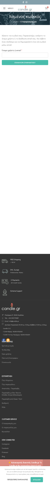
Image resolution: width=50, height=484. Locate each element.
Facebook (5, 448)
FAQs (3, 407)
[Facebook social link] (23, 2)
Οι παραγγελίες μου (9, 427)
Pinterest (5, 452)
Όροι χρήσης (6, 354)
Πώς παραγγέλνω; (8, 384)
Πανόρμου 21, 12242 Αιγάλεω (14, 315)
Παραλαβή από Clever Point (12, 399)
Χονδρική (5, 403)
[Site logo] (25, 8)
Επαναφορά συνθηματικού (25, 62)
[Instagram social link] (26, 2)
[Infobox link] (11, 261)
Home (16, 21)
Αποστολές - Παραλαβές (10, 388)
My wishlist (6, 431)
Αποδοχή (37, 480)
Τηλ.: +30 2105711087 (12, 318)
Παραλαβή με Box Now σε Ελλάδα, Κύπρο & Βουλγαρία (12, 394)
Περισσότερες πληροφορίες (17, 479)
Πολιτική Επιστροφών (10, 358)
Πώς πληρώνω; (7, 380)
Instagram (6, 444)
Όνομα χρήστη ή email (12, 50)
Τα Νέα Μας (6, 350)
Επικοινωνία (6, 362)
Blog (3, 456)
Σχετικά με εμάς (8, 346)
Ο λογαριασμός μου (9, 423)
